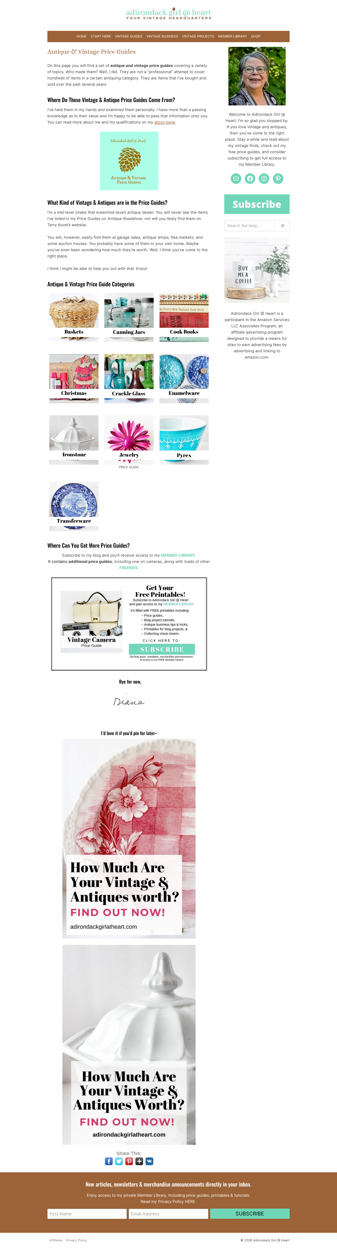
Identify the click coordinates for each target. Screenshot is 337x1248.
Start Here (101, 36)
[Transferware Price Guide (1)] (73, 506)
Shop (255, 36)
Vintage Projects (198, 36)
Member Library (232, 36)
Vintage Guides (128, 36)
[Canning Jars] (128, 317)
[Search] (283, 226)
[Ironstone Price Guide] (73, 440)
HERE (190, 1201)
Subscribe (250, 1214)
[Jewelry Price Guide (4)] (128, 440)
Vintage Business (162, 36)
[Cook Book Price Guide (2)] (184, 317)
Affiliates (55, 1240)
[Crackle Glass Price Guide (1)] (128, 378)
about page (164, 122)
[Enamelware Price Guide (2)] (184, 378)
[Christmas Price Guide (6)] (73, 378)
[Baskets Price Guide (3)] (73, 317)
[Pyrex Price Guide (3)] (184, 440)
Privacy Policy (76, 1240)
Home (82, 36)
